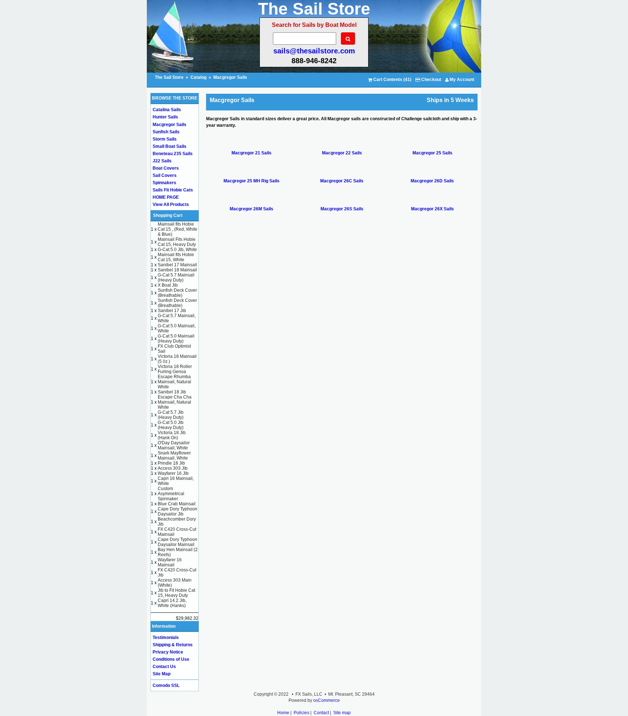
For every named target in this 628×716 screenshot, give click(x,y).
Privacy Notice (168, 652)
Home (283, 712)
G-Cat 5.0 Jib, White (177, 249)
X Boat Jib (168, 285)
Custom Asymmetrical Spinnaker (171, 493)
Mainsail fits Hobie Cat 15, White (176, 257)
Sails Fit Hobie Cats (173, 190)
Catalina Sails (167, 109)
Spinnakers (164, 182)
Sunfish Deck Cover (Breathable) (177, 293)
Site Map (161, 673)
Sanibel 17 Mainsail (177, 264)
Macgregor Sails (230, 77)
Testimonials (166, 637)
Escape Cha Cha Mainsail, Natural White (175, 402)
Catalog (198, 77)
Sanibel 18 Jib (172, 392)
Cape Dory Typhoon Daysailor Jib (177, 511)
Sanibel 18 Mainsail (177, 269)
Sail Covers (165, 175)
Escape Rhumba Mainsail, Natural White (174, 381)
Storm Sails (165, 139)
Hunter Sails (165, 117)
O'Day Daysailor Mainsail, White (174, 445)
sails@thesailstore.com (314, 51)
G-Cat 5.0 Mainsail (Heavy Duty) (176, 338)
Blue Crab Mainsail (177, 503)
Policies (301, 712)
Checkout (430, 79)
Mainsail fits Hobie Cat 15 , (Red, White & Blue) (177, 229)
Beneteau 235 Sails (173, 153)
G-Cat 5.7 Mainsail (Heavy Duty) (176, 277)
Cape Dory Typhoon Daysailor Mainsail (177, 542)
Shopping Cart (167, 215)
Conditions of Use (171, 659)
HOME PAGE (166, 197)
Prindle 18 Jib (171, 463)
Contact (321, 712)
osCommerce (326, 700)
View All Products (171, 204)
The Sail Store (170, 77)
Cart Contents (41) (391, 79)
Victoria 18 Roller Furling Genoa (175, 369)
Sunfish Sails (166, 131)
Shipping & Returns (173, 644)
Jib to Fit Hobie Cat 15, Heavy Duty (176, 593)
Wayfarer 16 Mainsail (170, 562)
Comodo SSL (166, 685)
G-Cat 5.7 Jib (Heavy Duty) (171, 415)
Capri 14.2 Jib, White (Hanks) (172, 603)
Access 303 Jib (173, 468)
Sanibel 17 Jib (172, 310)
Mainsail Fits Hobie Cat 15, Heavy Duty (177, 242)
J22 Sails (162, 160)
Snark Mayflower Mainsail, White (174, 455)
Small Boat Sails (169, 146)
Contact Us (164, 666)
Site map (342, 712)
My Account (461, 79)
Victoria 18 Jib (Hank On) (172, 435)
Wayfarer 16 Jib (173, 473)
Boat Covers (166, 168)
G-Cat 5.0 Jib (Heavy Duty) (171, 425)
